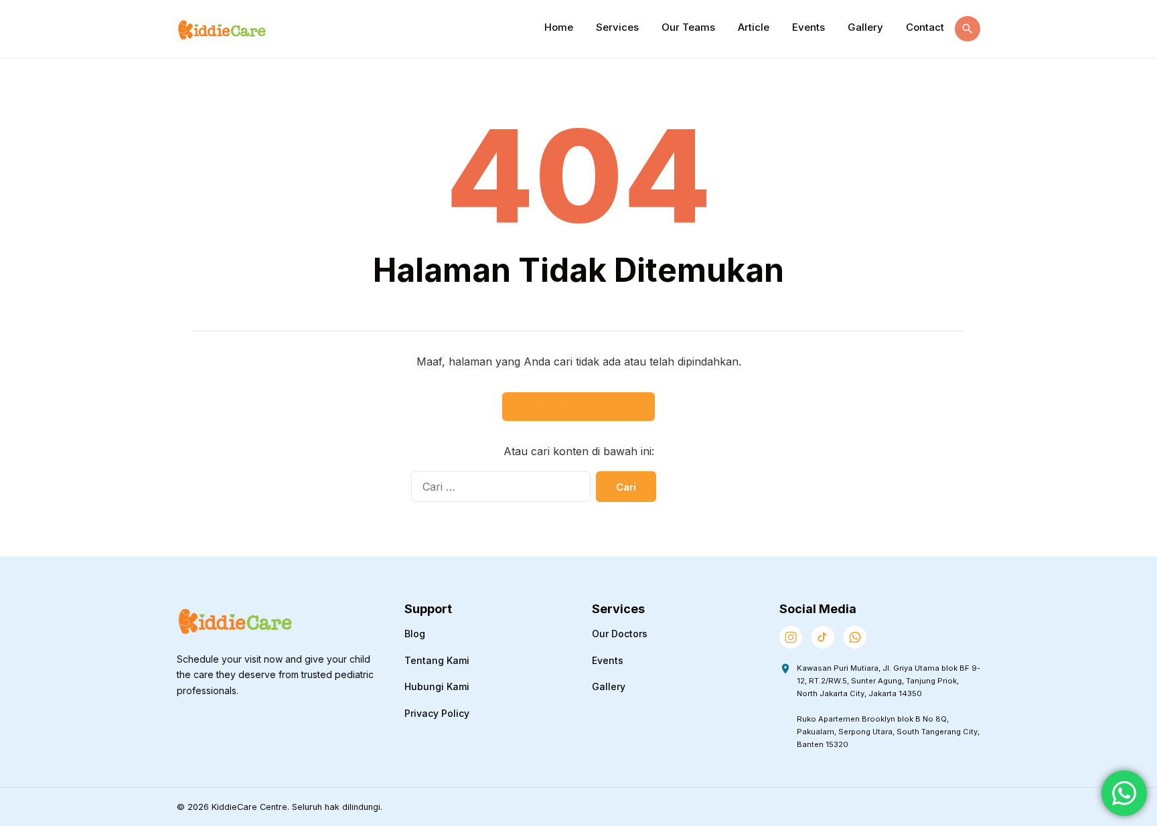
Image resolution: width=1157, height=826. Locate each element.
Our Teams (688, 27)
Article (753, 27)
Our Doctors (619, 633)
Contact (925, 27)
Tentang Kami (436, 660)
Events (808, 27)
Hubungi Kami (436, 686)
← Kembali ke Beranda (578, 406)
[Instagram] (790, 637)
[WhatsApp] (855, 637)
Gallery (865, 27)
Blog (414, 633)
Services (617, 27)
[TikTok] (823, 637)
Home (558, 27)
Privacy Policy (436, 713)
